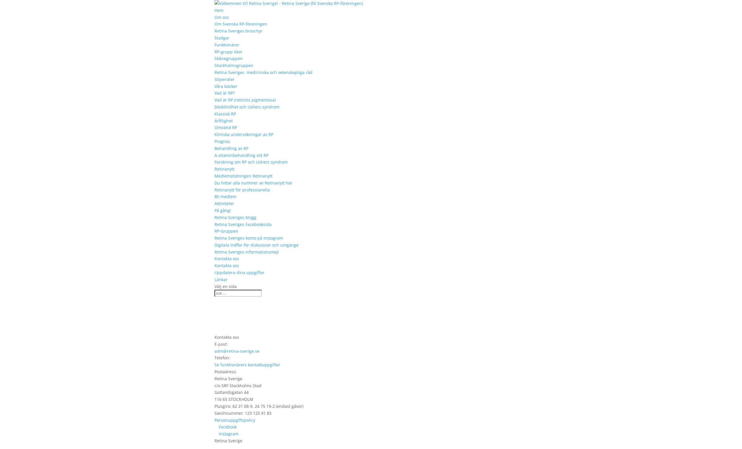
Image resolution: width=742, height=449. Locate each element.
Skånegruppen (228, 58)
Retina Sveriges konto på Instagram (248, 238)
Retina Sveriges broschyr (238, 31)
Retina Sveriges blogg (235, 217)
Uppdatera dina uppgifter (239, 272)
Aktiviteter (224, 203)
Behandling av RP (231, 148)
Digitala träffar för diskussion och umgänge (256, 245)
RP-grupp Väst (228, 52)
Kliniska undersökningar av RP (243, 134)
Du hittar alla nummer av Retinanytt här (253, 183)
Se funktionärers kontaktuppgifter (247, 364)
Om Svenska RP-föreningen (240, 24)
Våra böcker (225, 86)
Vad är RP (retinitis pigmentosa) (245, 100)
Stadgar (222, 38)
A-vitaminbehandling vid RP (241, 155)
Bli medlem (225, 196)
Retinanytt (224, 169)
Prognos (222, 141)
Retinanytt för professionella (242, 190)
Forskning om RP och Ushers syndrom (251, 162)
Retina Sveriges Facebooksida (243, 224)
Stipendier (224, 79)
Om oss (221, 17)
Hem (218, 10)
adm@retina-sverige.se (236, 351)
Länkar (221, 279)
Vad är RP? (224, 93)
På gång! (222, 210)
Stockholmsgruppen (233, 65)
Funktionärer (226, 45)
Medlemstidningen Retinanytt (243, 176)
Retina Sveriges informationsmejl (246, 252)
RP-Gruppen (226, 231)
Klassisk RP (225, 114)
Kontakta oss (226, 258)
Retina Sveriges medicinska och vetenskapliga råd (263, 72)
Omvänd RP (225, 127)
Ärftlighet (223, 121)
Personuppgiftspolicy (234, 420)
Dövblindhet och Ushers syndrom (246, 107)
